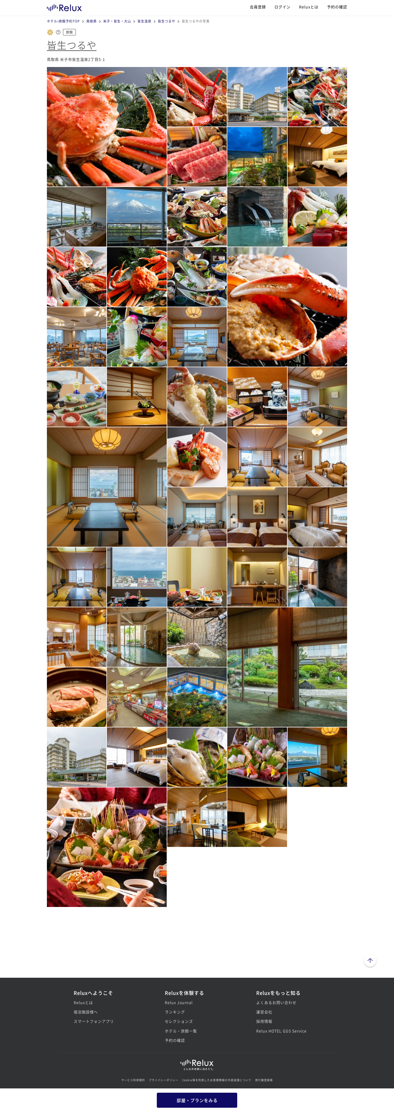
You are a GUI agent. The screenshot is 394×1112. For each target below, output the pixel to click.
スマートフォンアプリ (94, 1021)
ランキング (175, 1011)
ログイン (282, 6)
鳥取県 (91, 21)
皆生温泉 (144, 21)
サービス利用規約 (133, 1080)
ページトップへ (370, 961)
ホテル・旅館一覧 (181, 1030)
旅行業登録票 (264, 1080)
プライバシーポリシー (163, 1080)
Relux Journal (179, 1002)
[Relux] (64, 6)
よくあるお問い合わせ (276, 1002)
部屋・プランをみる (197, 1100)
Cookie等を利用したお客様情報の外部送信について (216, 1080)
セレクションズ (179, 1021)
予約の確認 (337, 6)
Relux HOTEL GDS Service (281, 1030)
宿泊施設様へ (86, 1011)
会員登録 (258, 6)
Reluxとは (308, 6)
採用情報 (264, 1021)
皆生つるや (166, 21)
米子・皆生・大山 (117, 21)
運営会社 (264, 1011)
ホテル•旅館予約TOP (63, 21)
